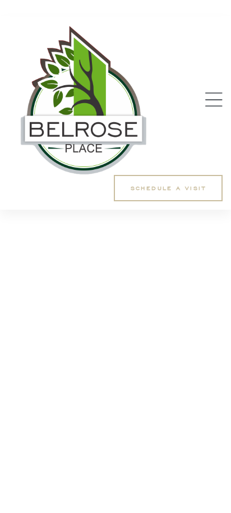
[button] (168, 188)
